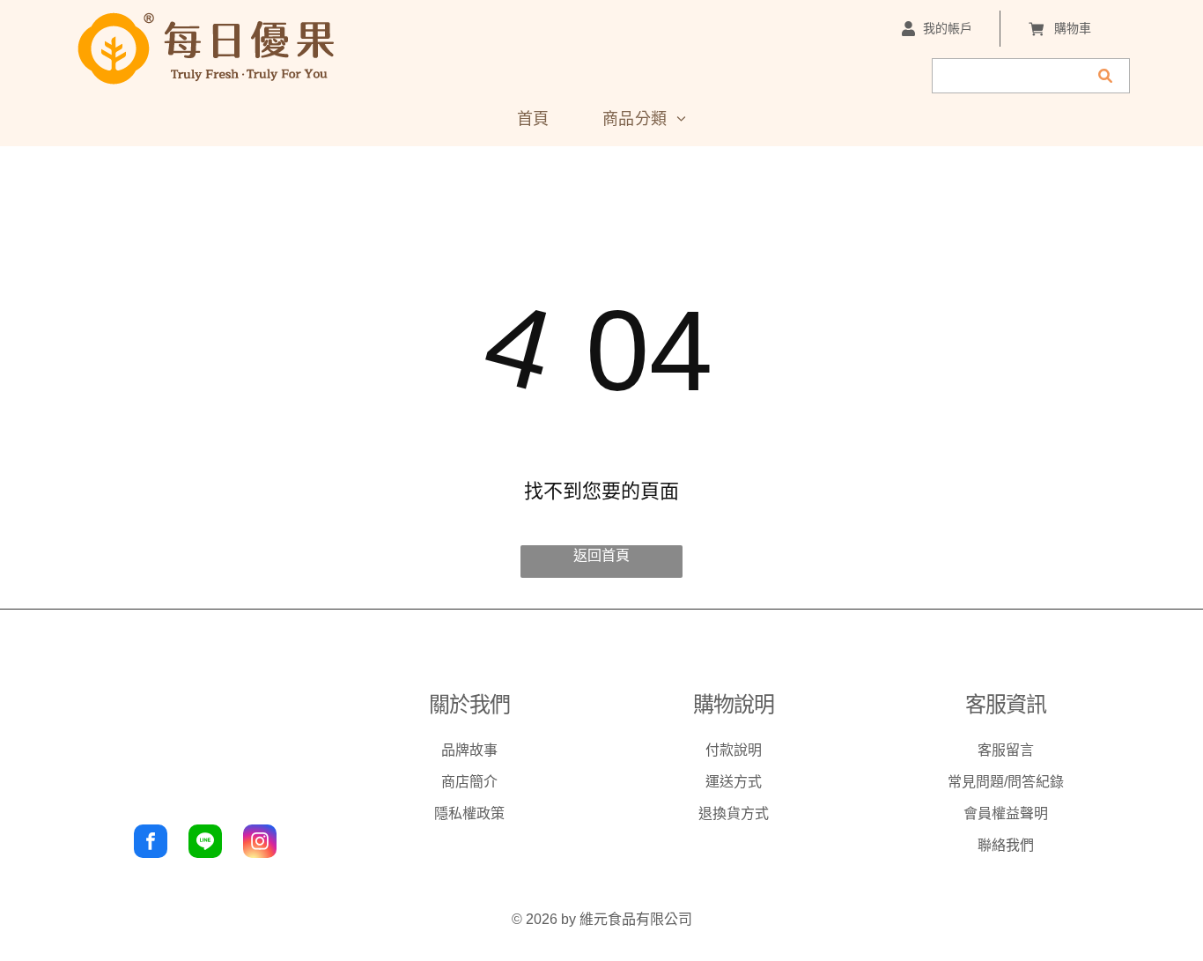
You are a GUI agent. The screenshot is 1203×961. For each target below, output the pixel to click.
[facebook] (150, 843)
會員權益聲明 (1005, 813)
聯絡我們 (1006, 845)
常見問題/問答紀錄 (1006, 781)
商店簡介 (469, 781)
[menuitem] (533, 119)
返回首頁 (601, 555)
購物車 (1072, 28)
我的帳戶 (947, 28)
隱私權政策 (469, 813)
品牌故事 (469, 750)
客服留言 (1006, 750)
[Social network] (205, 843)
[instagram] (260, 843)
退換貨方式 (733, 813)
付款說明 (733, 750)
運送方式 (733, 781)
